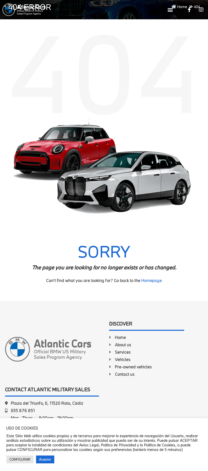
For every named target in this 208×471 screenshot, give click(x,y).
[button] (170, 9)
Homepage (151, 280)
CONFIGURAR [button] (19, 459)
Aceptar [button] (45, 459)
